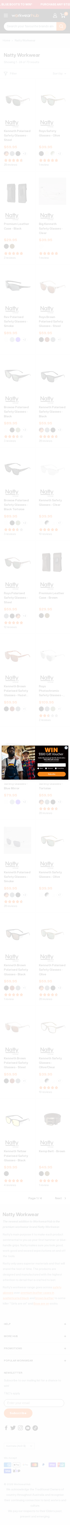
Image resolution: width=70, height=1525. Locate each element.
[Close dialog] (66, 747)
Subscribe (51, 774)
